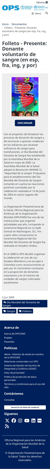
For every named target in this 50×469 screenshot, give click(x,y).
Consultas (9, 399)
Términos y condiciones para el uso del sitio (24, 386)
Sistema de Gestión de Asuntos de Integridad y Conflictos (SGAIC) (22, 367)
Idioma (40, 2)
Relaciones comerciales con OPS (21, 361)
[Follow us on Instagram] (20, 421)
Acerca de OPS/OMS (14, 333)
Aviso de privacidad (14, 372)
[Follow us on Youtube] (26, 421)
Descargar (25, 123)
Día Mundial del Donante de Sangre (21, 304)
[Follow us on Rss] (7, 427)
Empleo (8, 337)
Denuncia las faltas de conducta (25, 407)
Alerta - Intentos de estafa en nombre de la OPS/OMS (24, 356)
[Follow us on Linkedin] (33, 421)
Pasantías (9, 341)
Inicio (5, 24)
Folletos (27, 311)
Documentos (19, 24)
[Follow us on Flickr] (39, 421)
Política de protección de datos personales (20, 378)
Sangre (11, 311)
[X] (7, 421)
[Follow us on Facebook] (14, 421)
